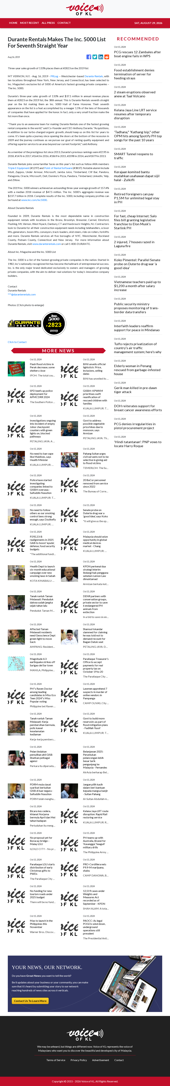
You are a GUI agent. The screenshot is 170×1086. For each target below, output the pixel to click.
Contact (119, 1060)
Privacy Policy (79, 1060)
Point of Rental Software (58, 167)
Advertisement (100, 1060)
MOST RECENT (29, 22)
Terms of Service (55, 1060)
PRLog (54, 76)
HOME (13, 22)
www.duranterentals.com (46, 243)
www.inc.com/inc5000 (34, 199)
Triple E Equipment (18, 167)
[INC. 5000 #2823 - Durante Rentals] (54, 323)
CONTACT (64, 22)
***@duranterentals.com (22, 294)
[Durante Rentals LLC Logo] (24, 323)
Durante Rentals (94, 76)
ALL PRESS (48, 22)
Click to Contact (17, 341)
